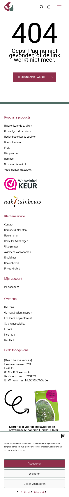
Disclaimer (10, 257)
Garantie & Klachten (15, 230)
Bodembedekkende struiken (20, 136)
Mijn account (11, 286)
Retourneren (11, 235)
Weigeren (34, 473)
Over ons (9, 307)
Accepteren (34, 463)
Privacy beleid (40, 492)
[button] (63, 436)
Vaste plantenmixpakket (17, 169)
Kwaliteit (9, 340)
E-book (8, 329)
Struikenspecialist (14, 323)
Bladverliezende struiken (18, 125)
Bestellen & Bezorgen (16, 241)
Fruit (7, 147)
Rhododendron (12, 142)
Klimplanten (11, 153)
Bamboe (9, 158)
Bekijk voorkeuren (34, 483)
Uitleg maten (11, 246)
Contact (8, 224)
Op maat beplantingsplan (18, 312)
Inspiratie (9, 334)
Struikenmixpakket (15, 164)
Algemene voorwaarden (17, 252)
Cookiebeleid (26, 492)
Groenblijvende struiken (17, 131)
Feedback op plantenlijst (18, 318)
